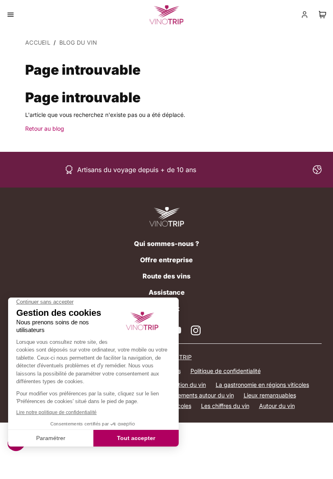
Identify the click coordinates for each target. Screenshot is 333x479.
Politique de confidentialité (225, 370)
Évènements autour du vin (199, 395)
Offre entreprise (166, 260)
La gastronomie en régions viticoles (262, 384)
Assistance (167, 292)
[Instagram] (196, 330)
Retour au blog (44, 128)
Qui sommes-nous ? (166, 244)
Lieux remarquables (270, 395)
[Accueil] (166, 217)
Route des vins (166, 276)
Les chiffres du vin (225, 405)
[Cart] (322, 15)
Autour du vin (277, 405)
